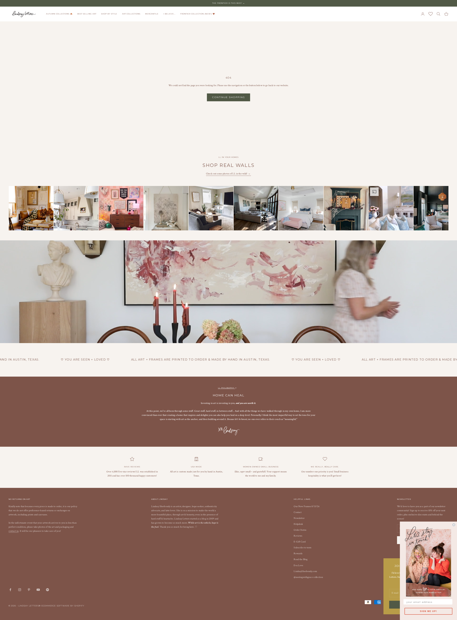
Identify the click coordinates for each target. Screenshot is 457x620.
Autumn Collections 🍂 (59, 14)
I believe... (169, 14)
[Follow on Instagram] (19, 589)
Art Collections (131, 14)
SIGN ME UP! (428, 611)
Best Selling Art (86, 14)
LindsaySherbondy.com (305, 571)
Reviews (298, 535)
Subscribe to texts (302, 547)
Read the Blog (300, 559)
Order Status (300, 530)
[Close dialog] (454, 525)
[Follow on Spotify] (47, 589)
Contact (298, 512)
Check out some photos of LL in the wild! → (228, 173)
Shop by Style (109, 14)
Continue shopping (228, 97)
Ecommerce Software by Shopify (62, 605)
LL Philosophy (226, 388)
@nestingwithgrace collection (308, 577)
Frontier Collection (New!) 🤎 (197, 14)
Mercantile (152, 14)
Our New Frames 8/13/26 (307, 506)
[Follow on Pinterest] (29, 589)
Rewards (298, 553)
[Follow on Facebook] (10, 589)
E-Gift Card (300, 541)
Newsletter (299, 518)
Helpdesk (298, 524)
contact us (14, 531)
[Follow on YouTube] (38, 589)
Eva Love (298, 565)
